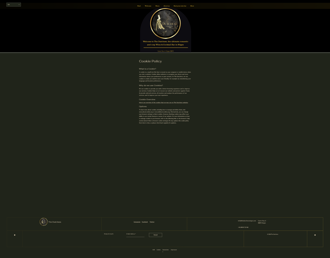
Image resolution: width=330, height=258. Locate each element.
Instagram (137, 222)
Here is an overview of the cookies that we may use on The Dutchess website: (163, 102)
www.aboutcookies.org (146, 112)
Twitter (152, 222)
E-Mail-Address (130, 233)
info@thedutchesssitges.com (247, 221)
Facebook (145, 222)
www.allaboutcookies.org (162, 112)
